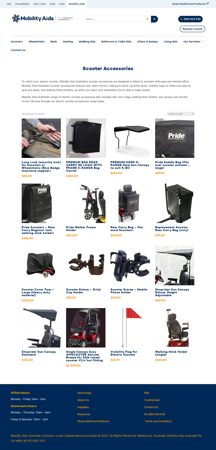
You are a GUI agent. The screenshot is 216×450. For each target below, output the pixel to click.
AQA (62, 4)
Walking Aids (87, 41)
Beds (54, 41)
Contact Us (18, 50)
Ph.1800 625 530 (154, 414)
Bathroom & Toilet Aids (116, 41)
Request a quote (192, 28)
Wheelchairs (37, 41)
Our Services (191, 41)
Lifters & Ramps (147, 41)
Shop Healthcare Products (189, 4)
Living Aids (170, 41)
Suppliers (83, 407)
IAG (9, 4)
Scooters (17, 41)
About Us (83, 400)
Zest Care (39, 4)
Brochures (83, 414)
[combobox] (117, 19)
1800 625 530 (192, 19)
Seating (68, 41)
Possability (22, 4)
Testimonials (152, 400)
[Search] (154, 19)
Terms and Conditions (158, 421)
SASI (52, 4)
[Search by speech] (147, 19)
